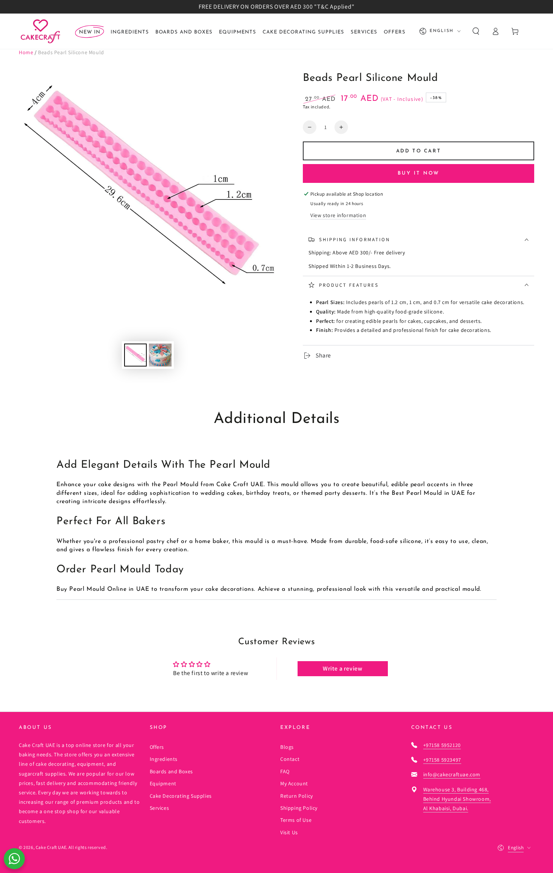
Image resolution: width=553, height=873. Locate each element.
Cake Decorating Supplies (181, 795)
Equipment (163, 783)
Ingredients (164, 759)
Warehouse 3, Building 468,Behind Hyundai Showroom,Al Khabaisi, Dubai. (457, 799)
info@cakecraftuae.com (452, 774)
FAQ (285, 771)
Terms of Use (295, 820)
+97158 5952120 (442, 745)
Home (26, 52)
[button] (476, 31)
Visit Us (289, 832)
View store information (338, 215)
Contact (289, 759)
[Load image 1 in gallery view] (135, 355)
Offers (157, 747)
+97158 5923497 (442, 759)
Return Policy (296, 795)
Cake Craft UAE (51, 847)
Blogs (287, 747)
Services (159, 808)
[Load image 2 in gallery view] (160, 355)
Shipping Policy (299, 808)
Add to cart (418, 151)
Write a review (342, 668)
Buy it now (418, 173)
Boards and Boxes (171, 771)
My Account (294, 783)
